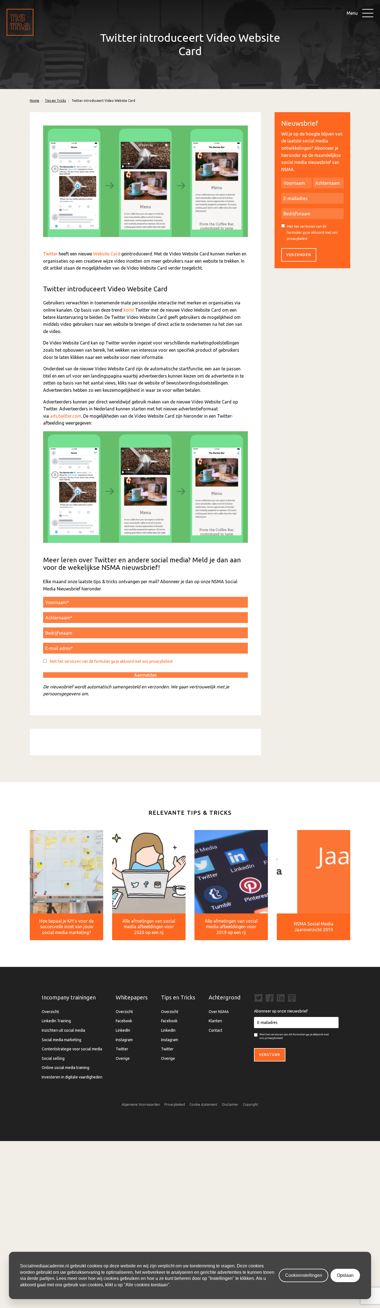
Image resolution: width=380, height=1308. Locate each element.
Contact (215, 1030)
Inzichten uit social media (63, 1030)
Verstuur (269, 1054)
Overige (123, 1058)
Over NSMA (219, 1011)
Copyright (250, 1104)
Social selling (53, 1058)
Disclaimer (230, 1104)
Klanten (215, 1021)
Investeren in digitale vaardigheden (72, 1077)
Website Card (106, 253)
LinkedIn (123, 1030)
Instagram (124, 1040)
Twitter (50, 253)
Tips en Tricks (55, 100)
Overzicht (50, 1011)
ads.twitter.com (65, 415)
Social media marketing (61, 1040)
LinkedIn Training (56, 1021)
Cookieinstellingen (303, 1275)
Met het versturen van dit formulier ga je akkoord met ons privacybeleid (111, 661)
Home (34, 100)
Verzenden (298, 255)
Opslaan (345, 1275)
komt (129, 309)
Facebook (124, 1021)
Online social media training (65, 1067)
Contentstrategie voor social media (72, 1049)
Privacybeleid (174, 1104)
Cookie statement (203, 1104)
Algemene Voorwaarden (141, 1104)
